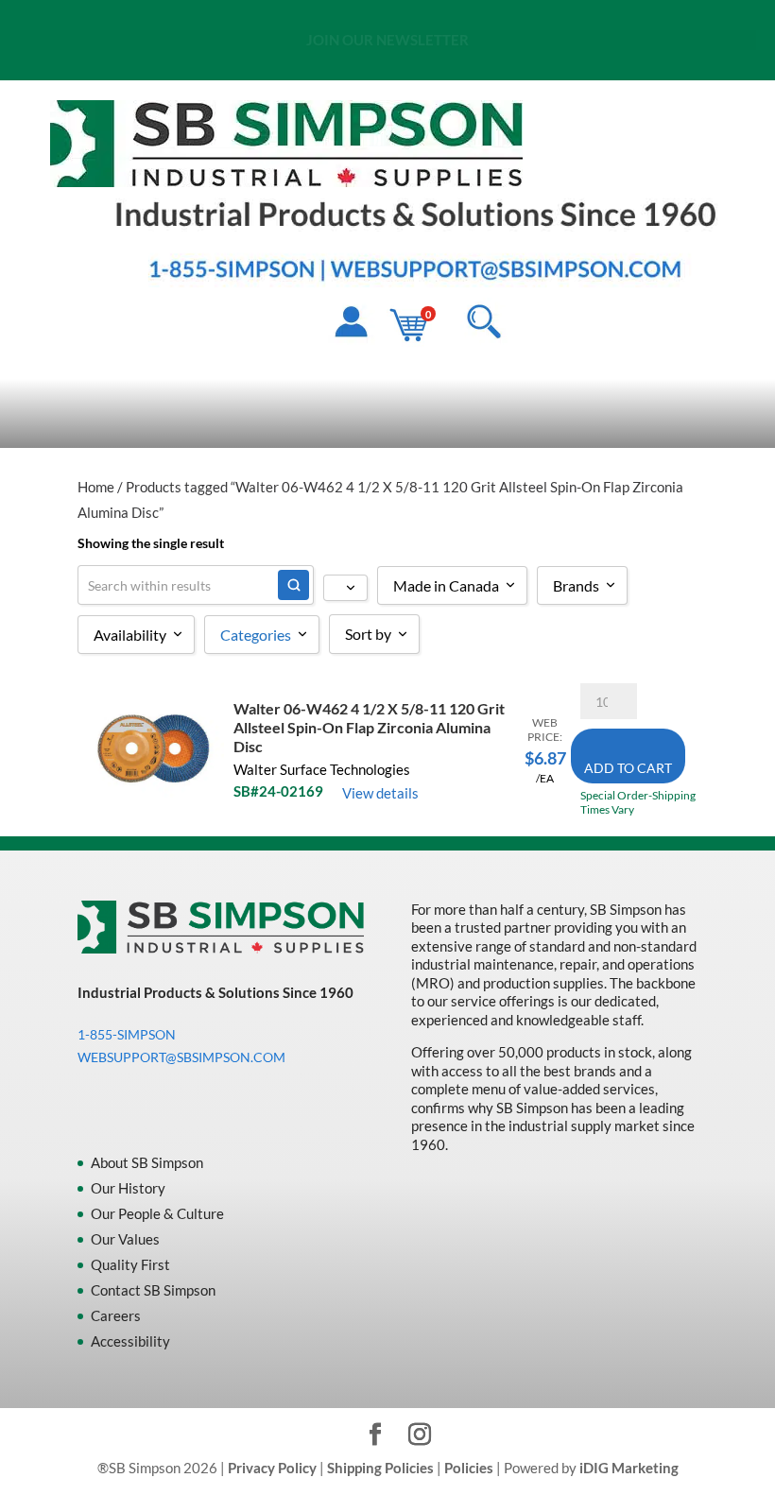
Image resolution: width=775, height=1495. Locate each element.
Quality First (130, 1264)
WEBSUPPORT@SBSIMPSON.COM (446, 41)
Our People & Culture (157, 1213)
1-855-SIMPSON (269, 41)
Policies (468, 1467)
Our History (128, 1187)
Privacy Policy (272, 1467)
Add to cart (628, 768)
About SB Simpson (147, 1162)
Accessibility (130, 1340)
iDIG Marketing (629, 1467)
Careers (116, 1315)
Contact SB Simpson (153, 1289)
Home (96, 486)
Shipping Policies (380, 1467)
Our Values (125, 1238)
